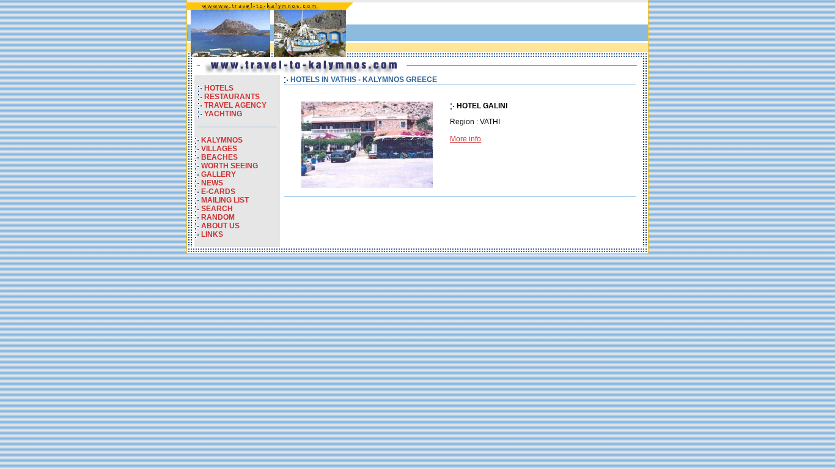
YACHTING (223, 114)
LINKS (212, 234)
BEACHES (219, 157)
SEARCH (217, 208)
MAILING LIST (225, 200)
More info (465, 139)
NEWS (212, 183)
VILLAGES (219, 148)
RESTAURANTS (232, 96)
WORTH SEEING (229, 166)
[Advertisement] (502, 30)
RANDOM (218, 217)
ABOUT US (220, 226)
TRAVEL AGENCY (235, 105)
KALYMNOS (222, 140)
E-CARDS (218, 191)
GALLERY (218, 174)
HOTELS (219, 88)
